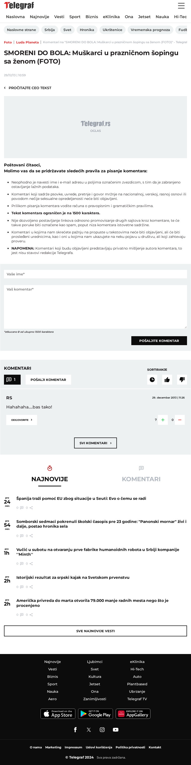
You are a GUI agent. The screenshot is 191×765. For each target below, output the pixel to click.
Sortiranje (157, 369)
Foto (8, 42)
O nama (36, 747)
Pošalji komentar (48, 380)
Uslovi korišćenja (99, 747)
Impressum (73, 747)
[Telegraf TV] (116, 730)
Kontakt (155, 747)
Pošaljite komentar (159, 341)
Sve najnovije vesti (95, 631)
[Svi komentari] (152, 380)
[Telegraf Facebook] (75, 730)
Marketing (53, 747)
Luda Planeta (27, 42)
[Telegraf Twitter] (89, 730)
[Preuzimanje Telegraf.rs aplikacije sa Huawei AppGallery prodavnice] (133, 714)
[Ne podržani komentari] (182, 380)
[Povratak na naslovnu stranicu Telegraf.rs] (19, 5)
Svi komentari (95, 442)
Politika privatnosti (130, 747)
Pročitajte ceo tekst (27, 87)
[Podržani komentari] (167, 380)
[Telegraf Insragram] (102, 730)
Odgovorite (21, 419)
